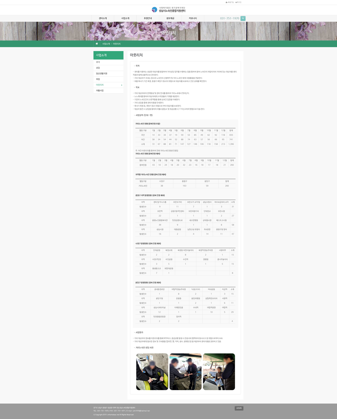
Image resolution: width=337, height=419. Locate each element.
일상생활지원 (101, 73)
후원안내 (148, 18)
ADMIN (239, 408)
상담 (98, 68)
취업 (98, 79)
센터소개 (103, 18)
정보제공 (170, 18)
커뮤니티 (193, 18)
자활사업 (99, 90)
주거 (98, 62)
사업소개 (125, 18)
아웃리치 (99, 85)
